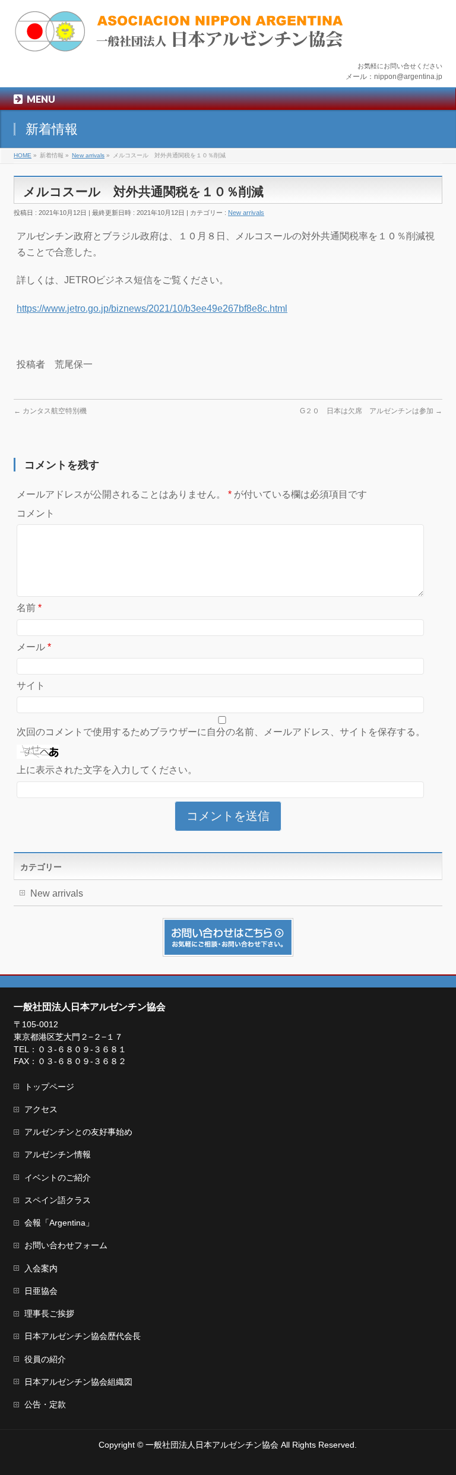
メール (34, 647)
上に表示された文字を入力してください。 (107, 770)
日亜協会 (41, 1291)
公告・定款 (45, 1404)
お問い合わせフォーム (65, 1245)
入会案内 (41, 1268)
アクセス (41, 1109)
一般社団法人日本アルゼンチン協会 (211, 1444)
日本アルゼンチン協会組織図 (78, 1382)
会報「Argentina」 (59, 1222)
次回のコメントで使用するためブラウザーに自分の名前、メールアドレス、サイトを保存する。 (221, 732)
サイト (31, 685)
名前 (29, 608)
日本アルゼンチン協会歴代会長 (82, 1336)
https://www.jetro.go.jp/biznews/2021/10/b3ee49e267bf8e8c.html (152, 308)
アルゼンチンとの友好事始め (78, 1132)
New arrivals (246, 212)
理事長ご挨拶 (49, 1313)
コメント (36, 513)
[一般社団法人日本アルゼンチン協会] (180, 39)
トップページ (49, 1086)
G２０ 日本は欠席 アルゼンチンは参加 (371, 411)
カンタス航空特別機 (50, 411)
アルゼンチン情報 (57, 1154)
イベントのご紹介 (57, 1177)
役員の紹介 (45, 1359)
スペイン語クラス (57, 1200)
